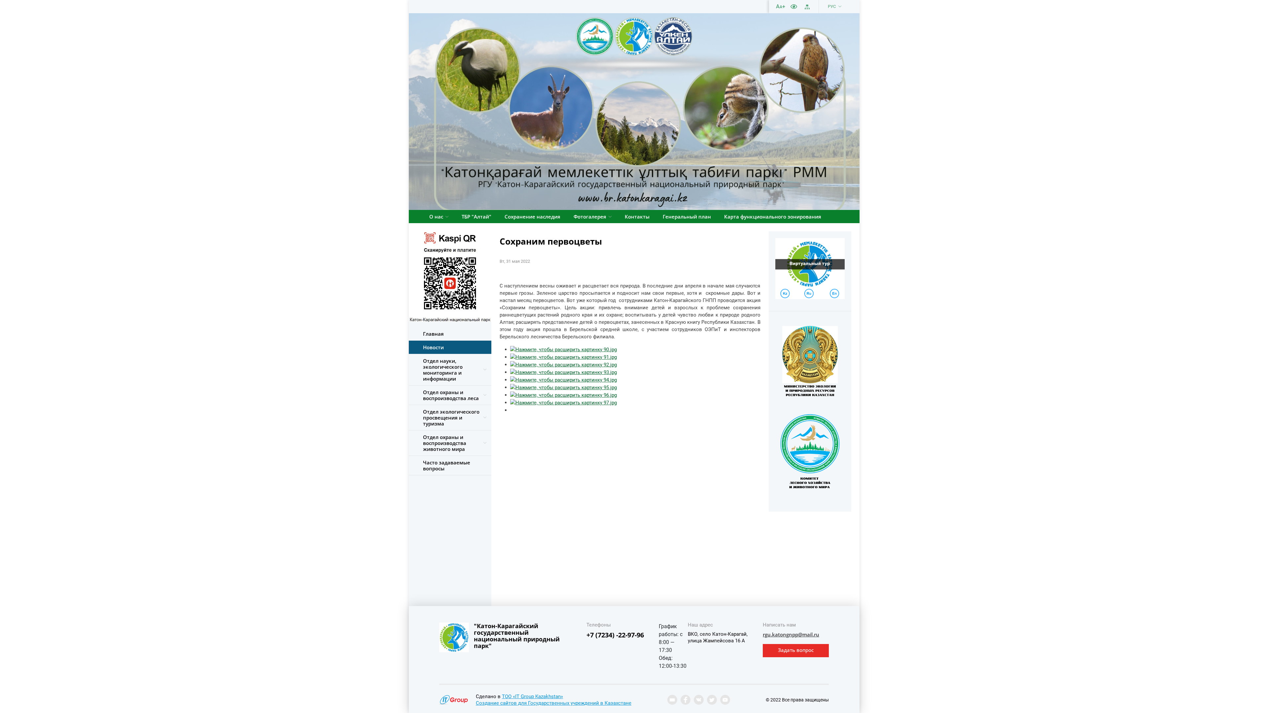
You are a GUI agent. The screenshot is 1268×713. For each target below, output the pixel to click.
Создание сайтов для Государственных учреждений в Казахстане (553, 703)
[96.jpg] (563, 395)
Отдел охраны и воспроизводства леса (451, 395)
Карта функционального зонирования (772, 216)
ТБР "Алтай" (476, 216)
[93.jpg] (563, 372)
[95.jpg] (563, 387)
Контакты (637, 216)
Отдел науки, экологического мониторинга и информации (443, 369)
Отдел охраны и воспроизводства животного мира (444, 443)
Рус (832, 6)
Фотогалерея (590, 216)
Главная (433, 333)
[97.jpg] (563, 402)
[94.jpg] (563, 380)
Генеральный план (687, 216)
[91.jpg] (563, 357)
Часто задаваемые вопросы (446, 465)
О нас (436, 216)
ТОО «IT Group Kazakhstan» (532, 696)
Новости (433, 347)
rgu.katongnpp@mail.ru (791, 634)
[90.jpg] (563, 349)
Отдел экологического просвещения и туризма (451, 417)
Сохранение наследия (532, 216)
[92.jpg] (563, 364)
